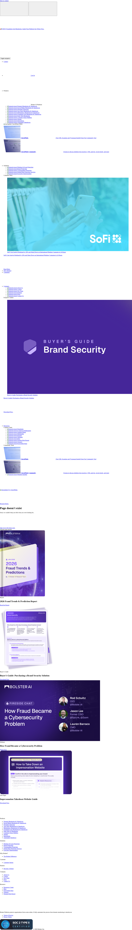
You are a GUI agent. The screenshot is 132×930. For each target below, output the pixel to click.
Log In (33, 75)
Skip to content (4, 1)
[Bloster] (13, 56)
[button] (20, 91)
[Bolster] (13, 909)
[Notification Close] (13, 43)
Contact (6, 61)
